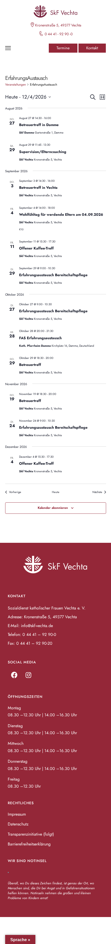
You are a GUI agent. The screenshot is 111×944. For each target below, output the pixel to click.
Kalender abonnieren (53, 507)
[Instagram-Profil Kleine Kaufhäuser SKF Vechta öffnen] (28, 675)
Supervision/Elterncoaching (42, 151)
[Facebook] (14, 675)
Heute (55, 492)
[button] (63, 48)
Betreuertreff (30, 364)
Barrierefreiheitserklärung (29, 844)
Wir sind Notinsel (27, 860)
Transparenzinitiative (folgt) (31, 834)
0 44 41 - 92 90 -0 (59, 34)
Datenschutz (18, 824)
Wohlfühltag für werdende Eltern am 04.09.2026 (61, 214)
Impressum (17, 814)
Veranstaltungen (15, 84)
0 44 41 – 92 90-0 (39, 634)
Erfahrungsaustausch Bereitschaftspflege (53, 274)
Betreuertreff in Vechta (38, 187)
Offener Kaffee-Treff (36, 248)
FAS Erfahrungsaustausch (40, 338)
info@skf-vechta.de (37, 626)
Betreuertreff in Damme (39, 124)
